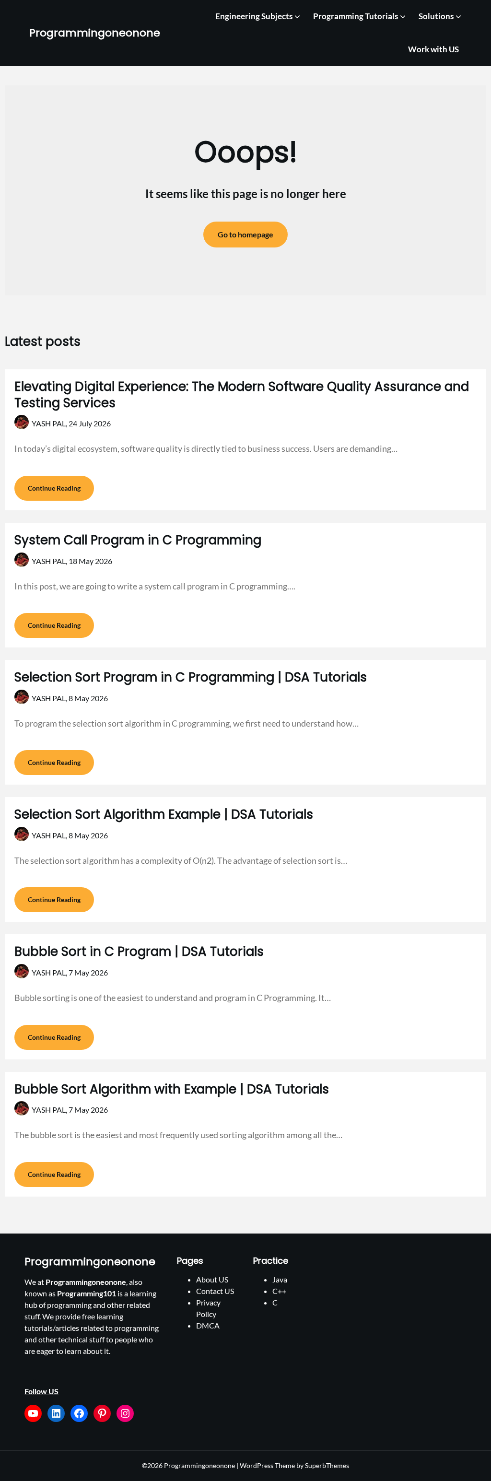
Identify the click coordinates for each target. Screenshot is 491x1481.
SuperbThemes (327, 1465)
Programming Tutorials (355, 16)
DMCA (208, 1325)
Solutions (436, 16)
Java (279, 1279)
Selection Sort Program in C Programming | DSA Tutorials (190, 677)
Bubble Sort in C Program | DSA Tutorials (139, 951)
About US (212, 1279)
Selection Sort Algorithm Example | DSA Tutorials (163, 814)
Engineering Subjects (253, 16)
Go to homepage (245, 234)
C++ (279, 1290)
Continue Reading (54, 488)
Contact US (215, 1290)
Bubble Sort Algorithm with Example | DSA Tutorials (171, 1089)
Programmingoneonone (94, 33)
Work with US (433, 49)
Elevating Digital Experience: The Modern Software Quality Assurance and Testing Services (241, 394)
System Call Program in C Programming (137, 540)
